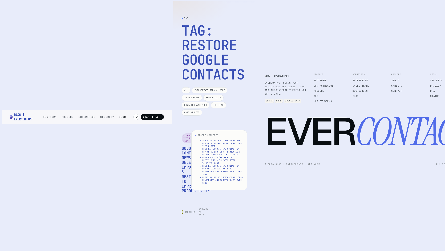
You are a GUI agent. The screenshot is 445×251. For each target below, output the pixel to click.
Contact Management (195, 105)
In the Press (191, 97)
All (186, 90)
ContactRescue (324, 85)
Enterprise (86, 117)
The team (218, 105)
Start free (152, 116)
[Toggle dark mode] (136, 117)
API (316, 96)
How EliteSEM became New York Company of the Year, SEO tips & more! (222, 143)
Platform (50, 117)
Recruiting (360, 90)
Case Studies (191, 112)
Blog (122, 117)
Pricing (68, 117)
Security (107, 117)
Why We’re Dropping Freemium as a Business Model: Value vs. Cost (219, 160)
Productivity (213, 97)
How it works (323, 101)
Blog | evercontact (277, 75)
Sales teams (361, 85)
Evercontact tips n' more (210, 90)
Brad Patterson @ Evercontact (219, 149)
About (395, 80)
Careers (396, 85)
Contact (396, 90)
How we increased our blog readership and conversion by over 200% (222, 172)
